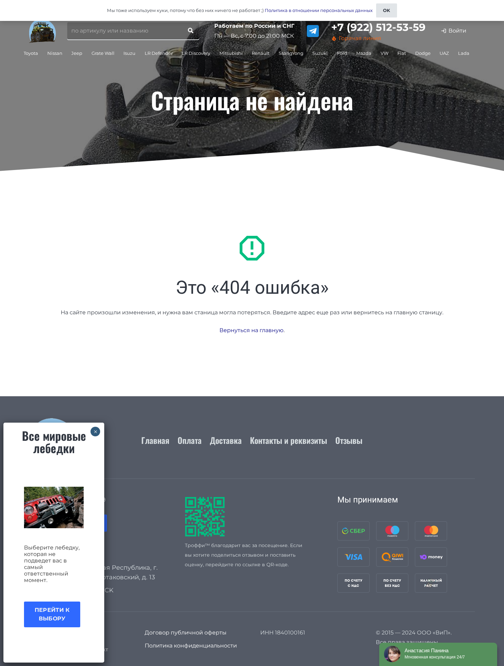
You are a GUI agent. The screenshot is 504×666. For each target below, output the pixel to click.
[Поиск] (190, 30)
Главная (155, 440)
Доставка (226, 440)
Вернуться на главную (251, 330)
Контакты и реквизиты (288, 440)
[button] (41, 53)
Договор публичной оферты (186, 632)
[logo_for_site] (42, 31)
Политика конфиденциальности (191, 645)
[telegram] (313, 31)
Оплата (190, 440)
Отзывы (348, 440)
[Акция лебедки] (54, 507)
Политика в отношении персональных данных (319, 10)
